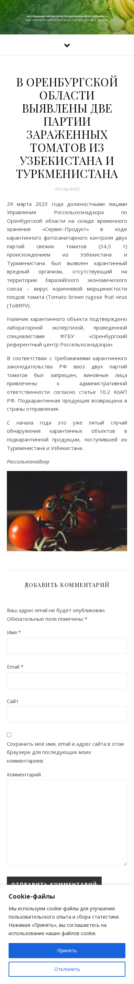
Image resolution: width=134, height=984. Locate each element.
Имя (14, 632)
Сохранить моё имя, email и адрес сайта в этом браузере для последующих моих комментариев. (65, 752)
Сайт (13, 701)
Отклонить (67, 969)
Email (15, 666)
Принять (67, 950)
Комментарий (24, 774)
